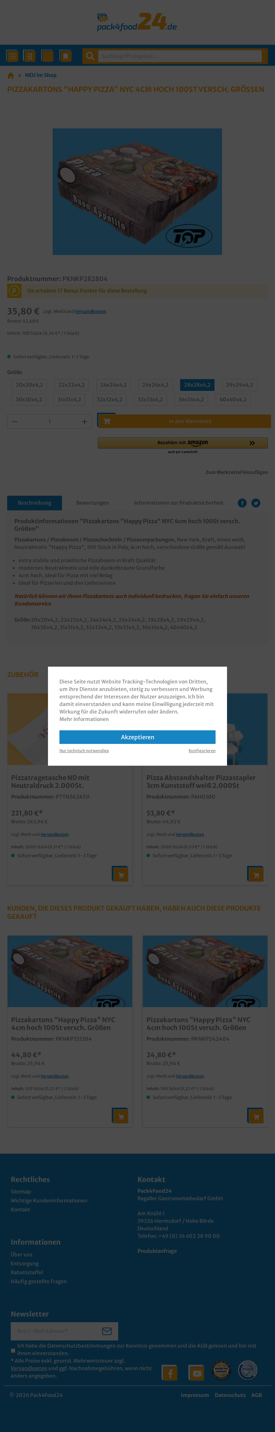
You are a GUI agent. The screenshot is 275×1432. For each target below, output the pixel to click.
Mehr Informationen (84, 719)
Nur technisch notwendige (84, 750)
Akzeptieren (137, 737)
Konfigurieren (202, 750)
